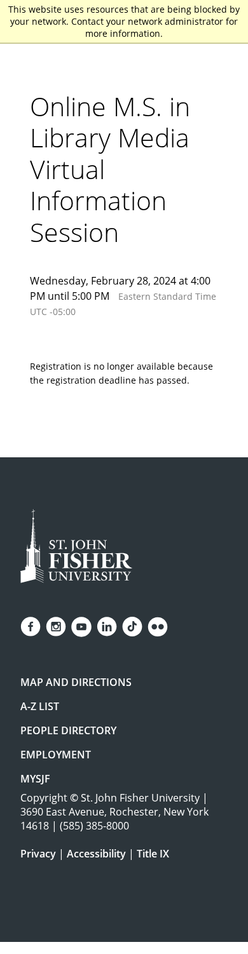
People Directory (68, 730)
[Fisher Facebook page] (30, 626)
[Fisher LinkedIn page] (107, 626)
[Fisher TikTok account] (132, 626)
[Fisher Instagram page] (56, 626)
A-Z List (39, 706)
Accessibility (96, 854)
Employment (55, 755)
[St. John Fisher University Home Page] (76, 546)
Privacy (38, 854)
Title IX (153, 854)
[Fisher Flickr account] (158, 627)
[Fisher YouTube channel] (81, 627)
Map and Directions (76, 682)
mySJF (35, 779)
